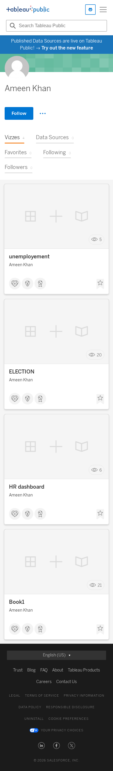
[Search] (12, 25)
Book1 (16, 602)
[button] (41, 745)
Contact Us (66, 681)
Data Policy (30, 707)
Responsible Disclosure (70, 707)
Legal (14, 696)
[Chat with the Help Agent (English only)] (90, 9)
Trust (18, 670)
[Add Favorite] (100, 284)
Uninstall (34, 719)
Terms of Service (42, 696)
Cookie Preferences (68, 719)
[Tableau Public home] (27, 9)
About (57, 670)
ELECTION (21, 372)
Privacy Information (84, 696)
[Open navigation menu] (103, 9)
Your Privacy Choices (62, 730)
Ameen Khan (21, 264)
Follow (19, 113)
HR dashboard (26, 487)
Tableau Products (84, 670)
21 (100, 585)
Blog (31, 670)
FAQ (44, 670)
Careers (44, 681)
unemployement (29, 256)
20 (99, 354)
